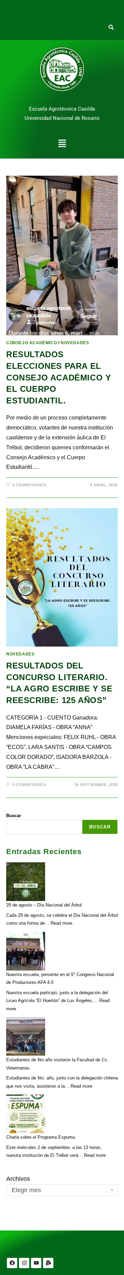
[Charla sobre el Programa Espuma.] (25, 1114)
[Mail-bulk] (48, 1263)
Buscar (13, 815)
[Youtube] (36, 1263)
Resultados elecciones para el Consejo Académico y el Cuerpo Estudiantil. (58, 377)
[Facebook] (12, 1263)
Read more (61, 923)
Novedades (75, 342)
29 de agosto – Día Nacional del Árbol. (44, 905)
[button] (62, 144)
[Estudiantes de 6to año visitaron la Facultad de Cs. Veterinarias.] (25, 1036)
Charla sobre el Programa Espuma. (41, 1137)
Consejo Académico (31, 342)
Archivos (18, 1178)
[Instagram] (24, 1263)
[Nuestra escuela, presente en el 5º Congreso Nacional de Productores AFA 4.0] (25, 951)
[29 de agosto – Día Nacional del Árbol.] (25, 881)
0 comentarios (29, 485)
